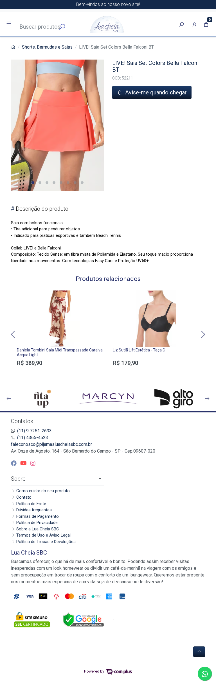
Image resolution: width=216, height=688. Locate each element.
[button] (194, 24)
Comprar (60, 372)
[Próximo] (202, 334)
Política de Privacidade (37, 522)
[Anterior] (13, 334)
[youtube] (24, 463)
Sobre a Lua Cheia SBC (37, 529)
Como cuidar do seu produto (43, 490)
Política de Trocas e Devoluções (46, 541)
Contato (24, 497)
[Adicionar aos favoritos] (24, 295)
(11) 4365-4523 (32, 437)
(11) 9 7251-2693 (34, 430)
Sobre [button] (18, 478)
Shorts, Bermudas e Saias (47, 47)
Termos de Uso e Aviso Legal (43, 535)
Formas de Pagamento (37, 516)
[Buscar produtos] (181, 24)
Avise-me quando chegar (155, 92)
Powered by (94, 671)
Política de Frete (31, 503)
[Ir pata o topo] (199, 651)
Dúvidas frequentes (34, 509)
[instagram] (32, 463)
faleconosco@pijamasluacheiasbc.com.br (51, 444)
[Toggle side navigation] (9, 24)
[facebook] (14, 463)
